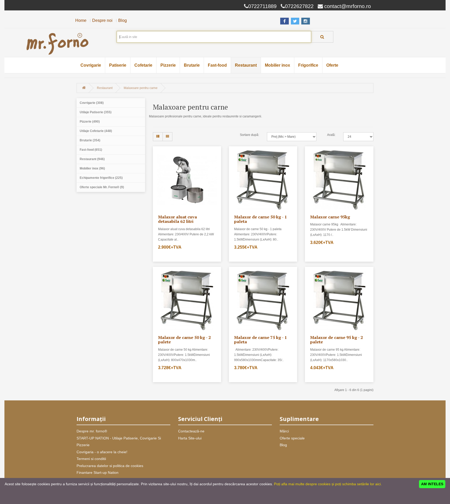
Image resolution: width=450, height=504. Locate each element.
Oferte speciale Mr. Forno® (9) (102, 187)
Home (80, 20)
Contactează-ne (191, 431)
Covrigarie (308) (92, 103)
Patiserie (117, 65)
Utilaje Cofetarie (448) (96, 131)
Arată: (331, 135)
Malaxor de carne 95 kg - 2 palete (336, 340)
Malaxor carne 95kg (330, 217)
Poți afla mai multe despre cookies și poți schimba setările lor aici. (328, 484)
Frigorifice (308, 65)
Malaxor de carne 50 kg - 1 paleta (260, 219)
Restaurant (246, 65)
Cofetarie (143, 65)
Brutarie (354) (90, 140)
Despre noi (102, 20)
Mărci (284, 431)
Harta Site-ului (190, 438)
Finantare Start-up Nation (97, 472)
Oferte (332, 65)
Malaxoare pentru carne (141, 88)
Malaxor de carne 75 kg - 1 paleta (260, 340)
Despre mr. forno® (92, 431)
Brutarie (192, 65)
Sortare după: (249, 135)
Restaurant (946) (92, 159)
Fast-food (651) (91, 150)
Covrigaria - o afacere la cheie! (102, 452)
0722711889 (262, 6)
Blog (122, 20)
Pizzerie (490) (90, 121)
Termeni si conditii (91, 459)
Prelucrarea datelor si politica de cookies (110, 466)
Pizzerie (168, 65)
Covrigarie (90, 65)
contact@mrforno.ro (347, 6)
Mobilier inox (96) (92, 168)
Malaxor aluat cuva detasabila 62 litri (177, 219)
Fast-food (217, 65)
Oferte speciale (292, 438)
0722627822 (299, 6)
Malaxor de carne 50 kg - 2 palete (184, 340)
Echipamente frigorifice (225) (101, 178)
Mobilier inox (277, 65)
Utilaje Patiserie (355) (95, 112)
